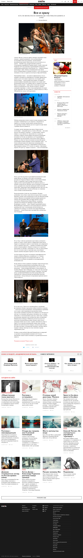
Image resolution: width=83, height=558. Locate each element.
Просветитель (55, 522)
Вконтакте (46, 505)
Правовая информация (26, 556)
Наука (48, 4)
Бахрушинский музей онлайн (58, 551)
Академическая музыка (41, 7)
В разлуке (24, 393)
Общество (44, 4)
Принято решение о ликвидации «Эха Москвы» (62, 115)
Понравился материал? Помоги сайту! (23, 341)
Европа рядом (55, 531)
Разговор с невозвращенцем (8, 432)
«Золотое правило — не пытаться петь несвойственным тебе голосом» (51, 366)
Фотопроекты (24, 507)
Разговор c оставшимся (27, 396)
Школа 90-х (55, 547)
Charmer (38, 556)
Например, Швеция (57, 525)
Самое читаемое (47, 354)
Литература (32, 4)
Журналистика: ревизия (57, 507)
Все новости (67, 127)
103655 (11, 444)
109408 (31, 492)
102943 (32, 407)
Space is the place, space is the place (70, 396)
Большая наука (56, 536)
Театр (36, 4)
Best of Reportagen (56, 529)
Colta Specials (53, 4)
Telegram (46, 507)
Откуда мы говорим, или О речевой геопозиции (30, 433)
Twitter (45, 509)
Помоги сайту (10, 1)
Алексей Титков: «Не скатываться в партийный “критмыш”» (71, 433)
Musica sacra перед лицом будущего (31, 364)
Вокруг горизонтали (57, 509)
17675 (10, 407)
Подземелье (68, 472)
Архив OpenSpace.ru (26, 509)
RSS (45, 511)
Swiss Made (55, 538)
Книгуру (54, 549)
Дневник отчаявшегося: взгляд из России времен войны (10, 474)
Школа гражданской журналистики (60, 542)
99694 (52, 410)
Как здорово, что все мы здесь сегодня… (72, 364)
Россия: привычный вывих (6, 393)
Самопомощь (55, 520)
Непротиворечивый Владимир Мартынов (10, 364)
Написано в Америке (57, 534)
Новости (23, 505)
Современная (14, 4)
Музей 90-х (55, 545)
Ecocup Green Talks (56, 518)
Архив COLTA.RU (25, 511)
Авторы (33, 507)
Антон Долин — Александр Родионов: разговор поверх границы (31, 474)
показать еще (41, 497)
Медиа (40, 4)
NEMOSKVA (55, 527)
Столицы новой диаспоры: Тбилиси (51, 396)
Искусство (7, 4)
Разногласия (55, 540)
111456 (10, 486)
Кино (2, 4)
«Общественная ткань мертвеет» (8, 396)
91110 (51, 482)
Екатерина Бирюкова (43, 20)
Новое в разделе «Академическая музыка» (19, 354)
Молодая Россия (56, 511)
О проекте (3, 1)
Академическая (23, 4)
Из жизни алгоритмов (57, 516)
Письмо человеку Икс (52, 472)
